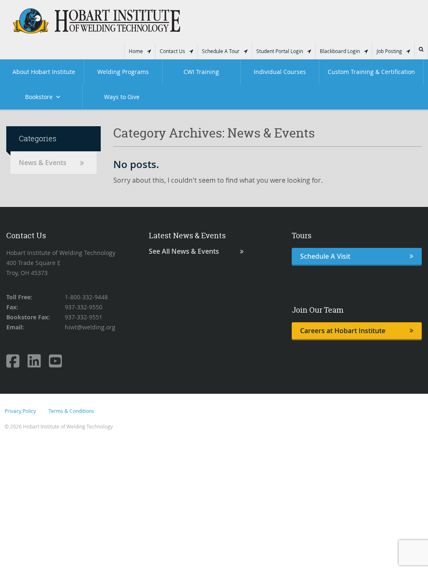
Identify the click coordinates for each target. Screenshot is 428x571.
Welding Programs (123, 72)
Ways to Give (122, 97)
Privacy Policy (20, 411)
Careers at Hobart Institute (342, 330)
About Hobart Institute (44, 72)
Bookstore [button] (39, 97)
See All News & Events (184, 251)
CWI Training (201, 72)
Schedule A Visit (325, 256)
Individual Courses (280, 72)
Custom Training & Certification (371, 72)
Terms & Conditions (71, 411)
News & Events (42, 162)
